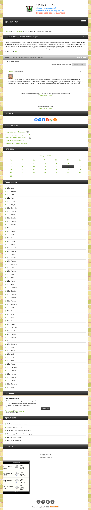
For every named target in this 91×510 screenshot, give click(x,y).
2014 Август (11, 205)
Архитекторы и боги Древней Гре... (17, 143)
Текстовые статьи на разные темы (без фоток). (23, 403)
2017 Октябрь (11, 331)
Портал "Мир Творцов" (14, 437)
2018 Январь (11, 341)
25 (45, 173)
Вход (50, 95)
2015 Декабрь (11, 258)
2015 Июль (11, 241)
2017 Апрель (11, 311)
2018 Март (10, 347)
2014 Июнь (11, 198)
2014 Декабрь (11, 218)
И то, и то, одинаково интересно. (19, 406)
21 (80, 169)
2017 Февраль (12, 304)
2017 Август (11, 324)
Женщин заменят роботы (13, 140)
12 (56, 166)
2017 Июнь (11, 317)
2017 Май (10, 314)
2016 (13, 31)
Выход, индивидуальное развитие (16, 135)
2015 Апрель (11, 231)
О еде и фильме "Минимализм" (16, 132)
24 (34, 173)
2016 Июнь (11, 278)
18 (45, 169)
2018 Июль (11, 361)
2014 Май (10, 195)
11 (45, 166)
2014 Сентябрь (12, 208)
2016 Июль (11, 281)
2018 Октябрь (11, 371)
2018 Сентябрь (12, 367)
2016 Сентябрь (12, 288)
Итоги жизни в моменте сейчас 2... (17, 138)
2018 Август (11, 364)
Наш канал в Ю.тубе (14, 440)
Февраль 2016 (45, 155)
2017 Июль (11, 321)
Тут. (16, 51)
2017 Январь (11, 301)
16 (22, 169)
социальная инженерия (28, 57)
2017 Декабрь (11, 337)
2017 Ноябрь (11, 334)
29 (11, 176)
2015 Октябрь (11, 251)
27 (68, 173)
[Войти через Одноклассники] (55, 119)
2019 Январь (11, 381)
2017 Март (10, 307)
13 (25, 31)
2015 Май (10, 234)
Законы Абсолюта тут (14, 427)
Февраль (20, 31)
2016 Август (11, 284)
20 (68, 169)
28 (80, 173)
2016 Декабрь (11, 297)
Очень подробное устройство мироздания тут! (23, 434)
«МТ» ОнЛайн (46, 5)
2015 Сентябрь (12, 248)
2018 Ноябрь (11, 374)
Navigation (12, 22)
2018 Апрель (11, 351)
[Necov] (11, 79)
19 (56, 169)
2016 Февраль (12, 264)
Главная (8, 31)
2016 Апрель (11, 271)
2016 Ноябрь (11, 294)
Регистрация (43, 95)
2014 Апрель (11, 191)
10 (34, 166)
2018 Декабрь (11, 377)
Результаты (9, 411)
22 (11, 173)
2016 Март (10, 268)
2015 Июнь (11, 238)
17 (34, 169)
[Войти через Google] (51, 120)
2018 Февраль (12, 344)
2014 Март (10, 188)
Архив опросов (19, 411)
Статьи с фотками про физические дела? (22, 401)
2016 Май (10, 274)
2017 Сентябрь (12, 327)
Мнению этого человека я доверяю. (19, 430)
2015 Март (10, 228)
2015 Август (11, 244)
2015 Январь (11, 221)
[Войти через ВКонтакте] (39, 119)
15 (11, 169)
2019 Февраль (12, 384)
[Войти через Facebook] (43, 119)
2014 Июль (11, 201)
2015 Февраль (12, 224)
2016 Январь (11, 261)
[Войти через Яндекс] (47, 119)
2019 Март (10, 387)
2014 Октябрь (11, 211)
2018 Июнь (11, 357)
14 (80, 166)
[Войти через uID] (36, 119)
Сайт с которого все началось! (17, 424)
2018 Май (10, 354)
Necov (15, 57)
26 (56, 173)
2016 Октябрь (11, 291)
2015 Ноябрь (11, 254)
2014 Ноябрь (11, 214)
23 (22, 173)
